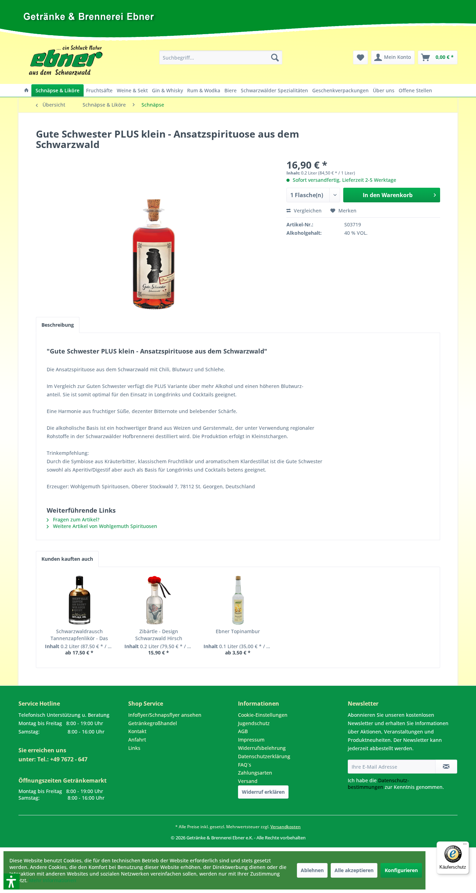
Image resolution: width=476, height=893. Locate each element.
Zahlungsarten (255, 772)
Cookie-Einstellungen (262, 715)
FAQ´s (244, 764)
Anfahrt (137, 739)
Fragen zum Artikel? (75, 519)
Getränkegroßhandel (152, 723)
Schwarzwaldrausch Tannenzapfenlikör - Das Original (79, 635)
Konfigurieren (401, 870)
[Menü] (465, 845)
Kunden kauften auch (67, 559)
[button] (2, 844)
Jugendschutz (254, 723)
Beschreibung (57, 324)
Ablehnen (312, 870)
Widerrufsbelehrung (262, 748)
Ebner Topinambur (238, 631)
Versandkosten (285, 827)
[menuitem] (220, 57)
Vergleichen (307, 210)
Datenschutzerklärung (264, 756)
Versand (248, 781)
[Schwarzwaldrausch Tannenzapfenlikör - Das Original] (79, 600)
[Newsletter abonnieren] (446, 767)
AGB (243, 731)
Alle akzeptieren (354, 870)
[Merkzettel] (360, 57)
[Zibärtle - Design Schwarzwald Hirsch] (158, 600)
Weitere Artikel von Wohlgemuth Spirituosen (104, 526)
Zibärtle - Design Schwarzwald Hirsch (158, 635)
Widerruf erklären (263, 792)
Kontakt (137, 731)
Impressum (251, 739)
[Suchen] (275, 57)
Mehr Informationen (52, 880)
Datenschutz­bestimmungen (378, 783)
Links (134, 748)
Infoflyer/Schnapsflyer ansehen (164, 715)
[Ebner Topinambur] (238, 600)
